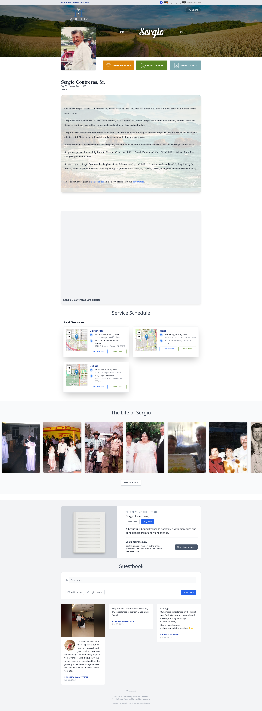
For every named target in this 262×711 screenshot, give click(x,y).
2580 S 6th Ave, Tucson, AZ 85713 (110, 346)
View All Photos (131, 482)
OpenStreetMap (134, 703)
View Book (132, 521)
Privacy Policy (123, 699)
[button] (76, 337)
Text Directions (98, 351)
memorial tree (97, 181)
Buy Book (148, 521)
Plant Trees (117, 351)
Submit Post (188, 592)
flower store (138, 181)
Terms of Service (138, 699)
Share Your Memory (186, 547)
